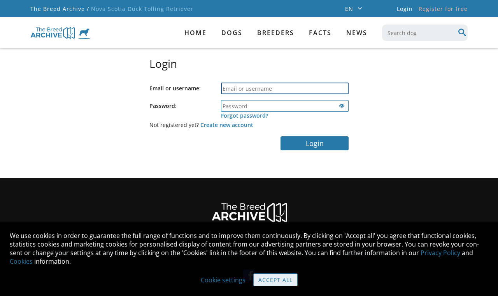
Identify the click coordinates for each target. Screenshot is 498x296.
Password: (163, 105)
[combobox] (425, 33)
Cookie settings (223, 280)
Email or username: (175, 88)
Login (315, 143)
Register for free (443, 8)
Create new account (226, 125)
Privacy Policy (440, 252)
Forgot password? (244, 115)
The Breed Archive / (59, 8)
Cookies (21, 261)
